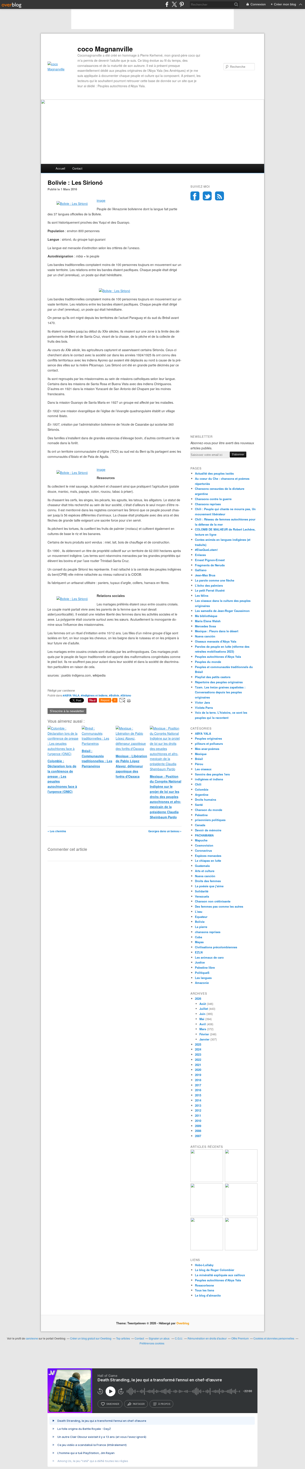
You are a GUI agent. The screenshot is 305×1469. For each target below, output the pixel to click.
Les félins (201, 595)
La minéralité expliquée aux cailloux (220, 1275)
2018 (198, 1080)
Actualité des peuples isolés (214, 473)
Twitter (207, 195)
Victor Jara (202, 702)
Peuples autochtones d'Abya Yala (218, 656)
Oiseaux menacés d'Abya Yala (215, 641)
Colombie (201, 789)
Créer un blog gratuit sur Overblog (90, 1338)
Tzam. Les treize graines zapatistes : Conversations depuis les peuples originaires (220, 692)
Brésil (199, 759)
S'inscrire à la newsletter (67, 711)
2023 (198, 1054)
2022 (198, 1059)
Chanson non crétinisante (212, 901)
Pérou (199, 764)
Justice (200, 962)
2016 (198, 1090)
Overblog (182, 1323)
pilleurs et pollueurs (209, 743)
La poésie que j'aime (209, 886)
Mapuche (201, 840)
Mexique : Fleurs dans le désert (216, 631)
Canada (200, 825)
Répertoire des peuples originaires (219, 682)
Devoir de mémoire (208, 830)
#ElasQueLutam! (206, 550)
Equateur (201, 917)
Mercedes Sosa (205, 626)
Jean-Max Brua (205, 575)
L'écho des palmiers (209, 585)
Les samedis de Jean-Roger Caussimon (222, 611)
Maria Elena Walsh (208, 621)
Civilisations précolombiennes (216, 947)
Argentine (201, 794)
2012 (198, 1110)
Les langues (203, 978)
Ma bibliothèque (206, 616)
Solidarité (201, 891)
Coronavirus (203, 850)
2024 (198, 1049)
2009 (198, 1126)
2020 (198, 1070)
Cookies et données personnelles (273, 1338)
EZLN (199, 952)
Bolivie (200, 921)
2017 (198, 1085)
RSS (219, 195)
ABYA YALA (203, 733)
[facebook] (167, 4)
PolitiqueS (202, 972)
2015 (198, 1095)
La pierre (201, 927)
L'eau (198, 911)
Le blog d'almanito (208, 1295)
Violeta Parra (204, 707)
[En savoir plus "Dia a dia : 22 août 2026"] (206, 1181)
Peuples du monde (208, 662)
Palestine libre (205, 967)
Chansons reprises (208, 504)
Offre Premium (240, 1338)
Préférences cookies (152, 1343)
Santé (199, 804)
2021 (198, 1065)
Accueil (60, 168)
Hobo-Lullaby (204, 1265)
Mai (201, 1019)
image (101, 200)
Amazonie (202, 983)
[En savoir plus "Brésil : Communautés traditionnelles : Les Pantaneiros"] (241, 1215)
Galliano (201, 570)
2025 (198, 1044)
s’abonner (112, 1404)
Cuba (198, 937)
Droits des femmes (208, 881)
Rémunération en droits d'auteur (207, 1338)
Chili (198, 784)
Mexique (201, 754)
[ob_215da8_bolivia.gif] (114, 291)
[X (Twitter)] (174, 4)
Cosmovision (204, 845)
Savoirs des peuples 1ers (212, 774)
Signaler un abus (159, 1338)
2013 (198, 1105)
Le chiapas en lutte (208, 860)
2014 (198, 1100)
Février (204, 1034)
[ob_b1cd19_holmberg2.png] (72, 599)
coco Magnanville (105, 49)
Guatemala (202, 866)
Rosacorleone (204, 1285)
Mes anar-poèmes (207, 749)
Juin (202, 1014)
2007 (198, 1136)
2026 (198, 998)
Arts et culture (204, 871)
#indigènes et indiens (94, 695)
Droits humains (205, 799)
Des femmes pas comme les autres (219, 906)
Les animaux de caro (209, 957)
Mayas (199, 942)
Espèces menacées (208, 855)
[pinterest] (181, 4)
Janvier (204, 1039)
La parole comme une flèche (214, 580)
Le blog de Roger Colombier (214, 1270)
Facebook (194, 195)
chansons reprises (207, 932)
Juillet (203, 1008)
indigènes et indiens (209, 779)
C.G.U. (179, 1338)
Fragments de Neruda (210, 565)
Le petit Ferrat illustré (210, 590)
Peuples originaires (208, 738)
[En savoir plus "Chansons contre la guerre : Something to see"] (241, 1181)
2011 (198, 1115)
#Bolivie (114, 695)
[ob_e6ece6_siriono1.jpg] (72, 472)
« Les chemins (57, 831)
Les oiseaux (203, 769)
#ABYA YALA (71, 695)
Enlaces (200, 555)
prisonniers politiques (210, 820)
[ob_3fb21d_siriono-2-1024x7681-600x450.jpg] (72, 203)
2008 (198, 1131)
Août (202, 1004)
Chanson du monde (208, 810)
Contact (77, 168)
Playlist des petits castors (212, 677)
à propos (164, 1404)
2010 (198, 1121)
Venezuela (202, 896)
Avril (202, 1024)
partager (139, 1404)
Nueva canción (205, 636)
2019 (198, 1075)
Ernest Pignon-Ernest (210, 560)
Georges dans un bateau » (165, 831)
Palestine (201, 815)
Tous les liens (204, 1290)
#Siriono (126, 695)
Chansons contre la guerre (213, 499)
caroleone (32, 1338)
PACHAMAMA (204, 835)
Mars (202, 1029)
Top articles (123, 1338)
